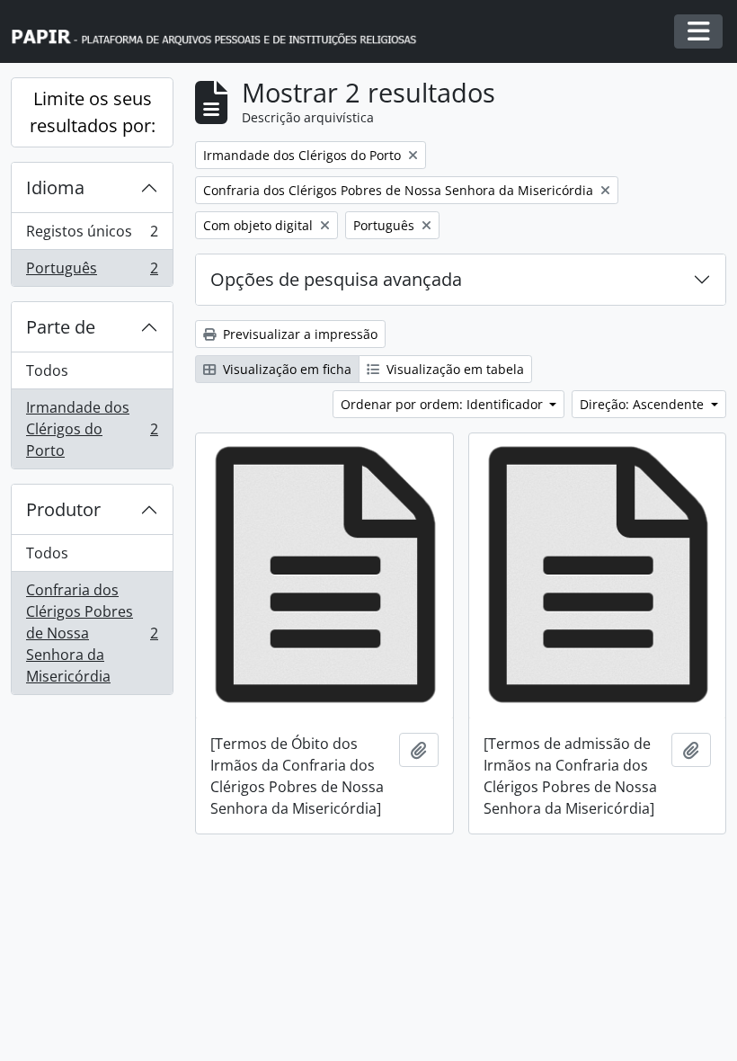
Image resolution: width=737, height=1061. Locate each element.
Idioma (55, 187)
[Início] (222, 32)
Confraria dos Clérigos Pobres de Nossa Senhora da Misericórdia (91, 633)
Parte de (60, 327)
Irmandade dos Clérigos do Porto (91, 428)
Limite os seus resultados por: (92, 112)
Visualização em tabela (453, 369)
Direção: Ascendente (643, 404)
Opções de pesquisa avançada (336, 279)
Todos (47, 370)
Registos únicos (91, 235)
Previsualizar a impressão (298, 334)
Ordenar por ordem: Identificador (443, 404)
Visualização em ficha (285, 369)
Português (91, 272)
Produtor (63, 509)
